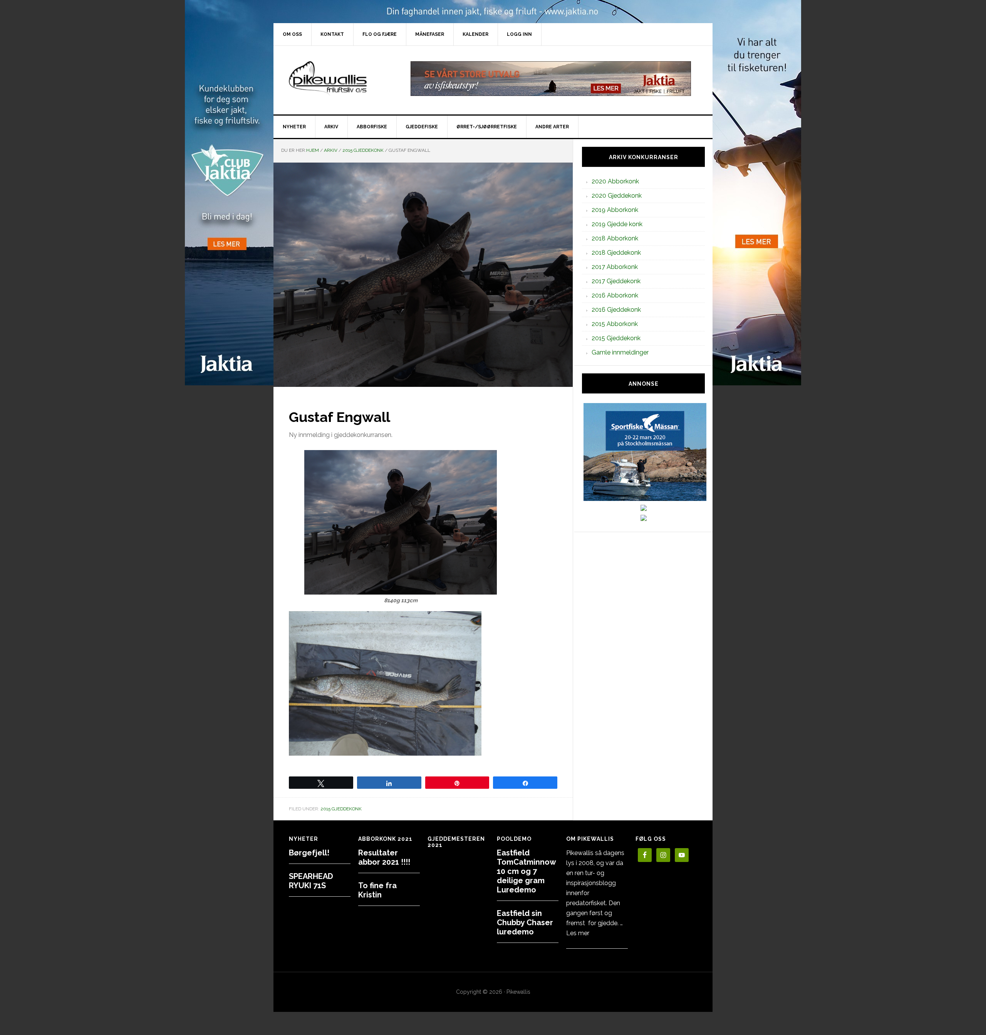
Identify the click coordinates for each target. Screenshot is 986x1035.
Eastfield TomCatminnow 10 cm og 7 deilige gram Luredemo (526, 871)
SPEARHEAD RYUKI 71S (311, 881)
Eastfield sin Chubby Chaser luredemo (525, 922)
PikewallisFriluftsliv (339, 78)
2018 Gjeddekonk (616, 252)
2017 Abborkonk (615, 267)
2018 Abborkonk (615, 238)
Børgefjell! (309, 852)
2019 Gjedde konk (617, 224)
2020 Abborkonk (615, 181)
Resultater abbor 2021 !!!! (384, 857)
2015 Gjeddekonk (341, 809)
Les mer (577, 933)
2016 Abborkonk (615, 295)
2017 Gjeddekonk (616, 281)
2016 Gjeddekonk (616, 309)
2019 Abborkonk (615, 209)
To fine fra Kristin (377, 890)
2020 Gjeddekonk (617, 195)
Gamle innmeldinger (620, 352)
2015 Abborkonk (615, 324)
